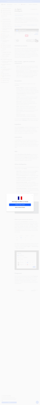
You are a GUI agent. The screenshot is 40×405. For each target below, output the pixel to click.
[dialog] (20, 202)
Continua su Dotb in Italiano (20, 204)
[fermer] (32, 195)
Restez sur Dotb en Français (20, 207)
